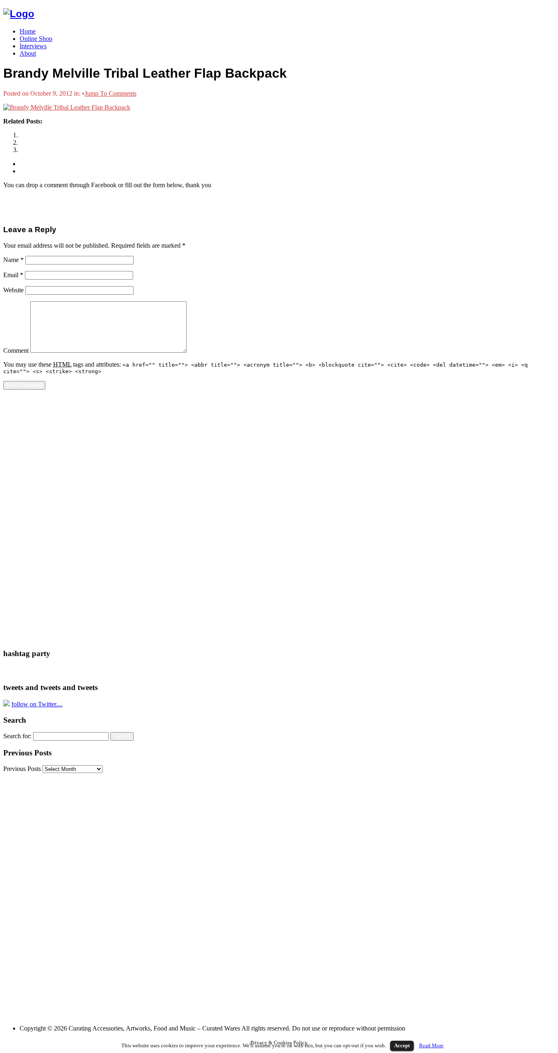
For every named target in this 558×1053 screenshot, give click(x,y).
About (28, 53)
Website (13, 290)
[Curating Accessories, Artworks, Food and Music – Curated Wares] (18, 13)
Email (13, 274)
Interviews (33, 46)
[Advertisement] (36, 518)
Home (28, 31)
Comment (16, 350)
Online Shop (36, 38)
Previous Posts (22, 768)
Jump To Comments (110, 93)
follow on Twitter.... (36, 704)
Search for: (17, 736)
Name (13, 259)
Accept (402, 1045)
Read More (431, 1045)
